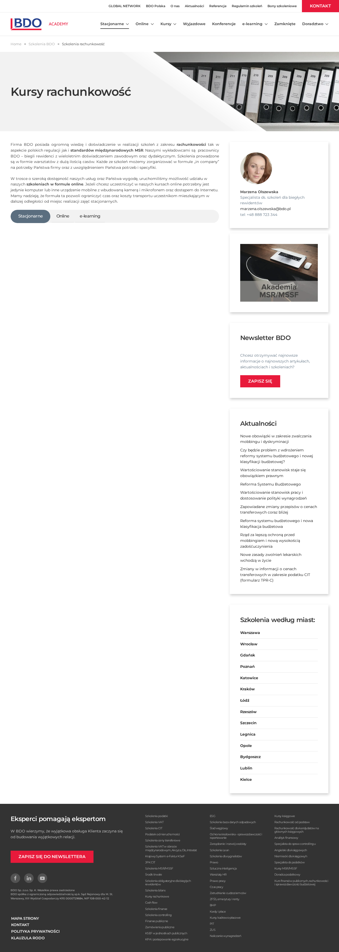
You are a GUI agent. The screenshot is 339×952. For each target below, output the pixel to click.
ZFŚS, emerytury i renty (224, 899)
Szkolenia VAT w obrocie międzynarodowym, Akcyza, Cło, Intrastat (171, 848)
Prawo (214, 862)
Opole (246, 745)
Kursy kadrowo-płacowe (225, 917)
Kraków (247, 689)
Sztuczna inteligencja (223, 868)
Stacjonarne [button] (112, 23)
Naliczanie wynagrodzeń (225, 936)
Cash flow (151, 902)
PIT (212, 924)
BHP (213, 905)
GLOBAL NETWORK (125, 6)
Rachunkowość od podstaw (292, 822)
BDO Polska (155, 6)
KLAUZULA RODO (28, 938)
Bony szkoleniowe (282, 6)
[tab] (30, 216)
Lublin (246, 768)
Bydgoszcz (250, 756)
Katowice (249, 678)
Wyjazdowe (194, 23)
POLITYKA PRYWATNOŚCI (35, 931)
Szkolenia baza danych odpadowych (233, 822)
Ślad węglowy (219, 828)
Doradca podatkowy (287, 874)
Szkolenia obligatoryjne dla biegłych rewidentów (168, 882)
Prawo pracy (217, 881)
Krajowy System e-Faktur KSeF (165, 856)
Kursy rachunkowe (157, 896)
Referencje (217, 6)
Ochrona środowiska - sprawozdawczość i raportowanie (236, 836)
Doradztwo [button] (312, 23)
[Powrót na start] (39, 24)
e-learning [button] (252, 23)
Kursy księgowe (284, 816)
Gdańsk (247, 655)
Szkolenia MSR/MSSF (159, 868)
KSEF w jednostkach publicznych (166, 933)
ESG (212, 816)
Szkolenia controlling (158, 915)
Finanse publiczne (156, 921)
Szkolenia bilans (155, 890)
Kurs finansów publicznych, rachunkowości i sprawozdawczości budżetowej (301, 882)
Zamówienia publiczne (159, 927)
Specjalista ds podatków (289, 862)
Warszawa (250, 632)
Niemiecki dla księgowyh (290, 856)
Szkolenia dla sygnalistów (226, 856)
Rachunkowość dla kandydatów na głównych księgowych (296, 829)
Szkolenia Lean (219, 850)
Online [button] (142, 23)
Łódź (244, 700)
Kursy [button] (165, 23)
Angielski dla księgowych (290, 850)
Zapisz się (260, 381)
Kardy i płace (218, 911)
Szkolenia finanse (156, 909)
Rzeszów (248, 711)
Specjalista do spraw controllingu (294, 844)
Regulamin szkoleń (247, 6)
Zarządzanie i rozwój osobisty (228, 844)
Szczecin (248, 722)
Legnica (248, 734)
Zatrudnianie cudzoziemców (228, 893)
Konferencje (224, 23)
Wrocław (248, 644)
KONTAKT (320, 5)
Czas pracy (216, 887)
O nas (175, 6)
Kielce (246, 779)
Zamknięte (285, 23)
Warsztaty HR (218, 874)
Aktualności (194, 6)
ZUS (212, 930)
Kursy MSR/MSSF (285, 868)
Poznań (247, 666)
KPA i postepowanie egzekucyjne (166, 939)
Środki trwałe (153, 874)
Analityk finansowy (286, 838)
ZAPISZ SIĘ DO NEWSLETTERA (52, 856)
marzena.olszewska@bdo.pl (265, 208)
